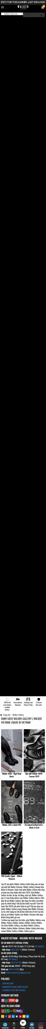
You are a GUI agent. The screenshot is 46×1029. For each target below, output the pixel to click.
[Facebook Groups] (16, 1016)
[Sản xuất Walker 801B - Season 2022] (34, 750)
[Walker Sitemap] (27, 1016)
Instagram (41, 1028)
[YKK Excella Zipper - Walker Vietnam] (11, 853)
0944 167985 (14, 969)
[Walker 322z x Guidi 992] (11, 801)
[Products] (23, 1023)
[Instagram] (9, 1016)
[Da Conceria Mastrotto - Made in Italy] (34, 801)
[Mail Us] (2, 1016)
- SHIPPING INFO (7, 983)
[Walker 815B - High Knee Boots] (11, 750)
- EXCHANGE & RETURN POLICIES (13, 990)
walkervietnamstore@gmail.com (18, 972)
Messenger (31, 1028)
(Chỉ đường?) (39, 946)
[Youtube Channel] (20, 1016)
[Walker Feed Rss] (24, 1016)
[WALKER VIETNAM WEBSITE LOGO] (23, 7)
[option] (23, 19)
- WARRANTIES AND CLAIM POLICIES (14, 986)
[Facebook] (6, 1016)
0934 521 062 (16, 962)
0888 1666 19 (16, 949)
